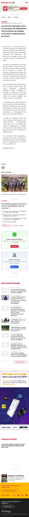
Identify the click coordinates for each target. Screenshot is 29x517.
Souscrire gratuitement (10, 490)
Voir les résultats (14, 225)
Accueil (3, 17)
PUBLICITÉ (14, 14)
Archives (21, 225)
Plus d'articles (21, 362)
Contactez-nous (8, 506)
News (9, 17)
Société (16, 17)
